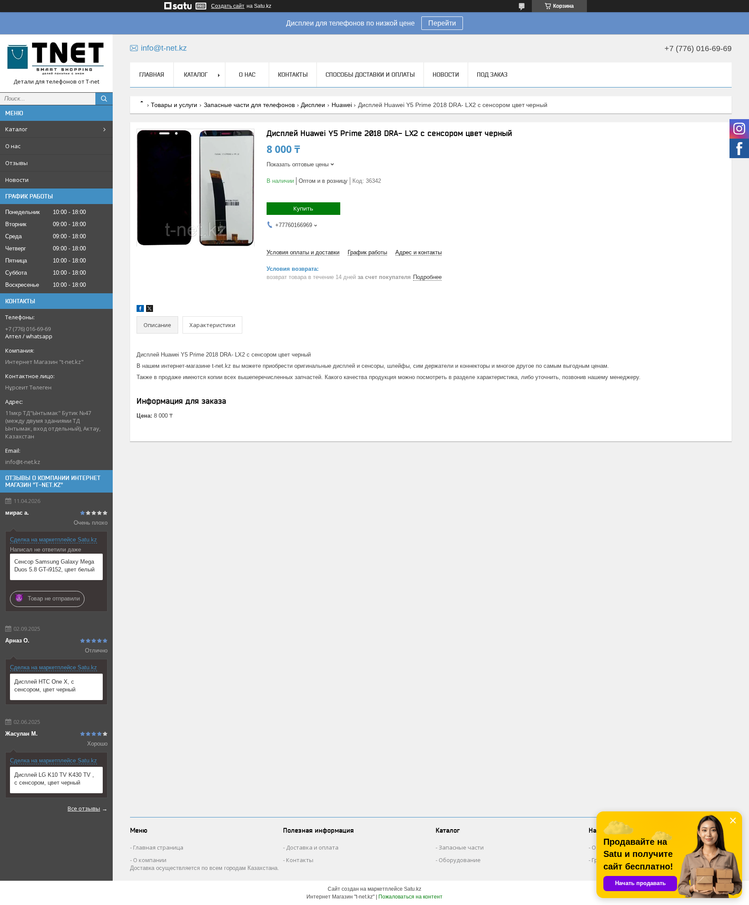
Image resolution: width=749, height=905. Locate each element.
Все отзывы (84, 808)
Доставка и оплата (312, 847)
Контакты (293, 74)
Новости (17, 180)
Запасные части (461, 847)
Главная (151, 74)
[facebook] (140, 310)
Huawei (342, 104)
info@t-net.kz (22, 462)
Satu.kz (412, 889)
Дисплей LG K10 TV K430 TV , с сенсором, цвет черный (54, 779)
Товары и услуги (174, 104)
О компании (149, 860)
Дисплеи (313, 104)
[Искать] (104, 98)
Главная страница (158, 847)
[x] (149, 310)
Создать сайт (227, 6)
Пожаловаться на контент (410, 897)
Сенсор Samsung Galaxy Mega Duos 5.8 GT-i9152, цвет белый (54, 565)
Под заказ (492, 74)
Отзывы (16, 163)
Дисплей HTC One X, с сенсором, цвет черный (44, 685)
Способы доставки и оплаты (370, 74)
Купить (303, 208)
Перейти (442, 23)
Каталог (16, 129)
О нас (12, 146)
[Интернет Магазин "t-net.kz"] (56, 59)
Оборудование (460, 860)
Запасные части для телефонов (249, 104)
